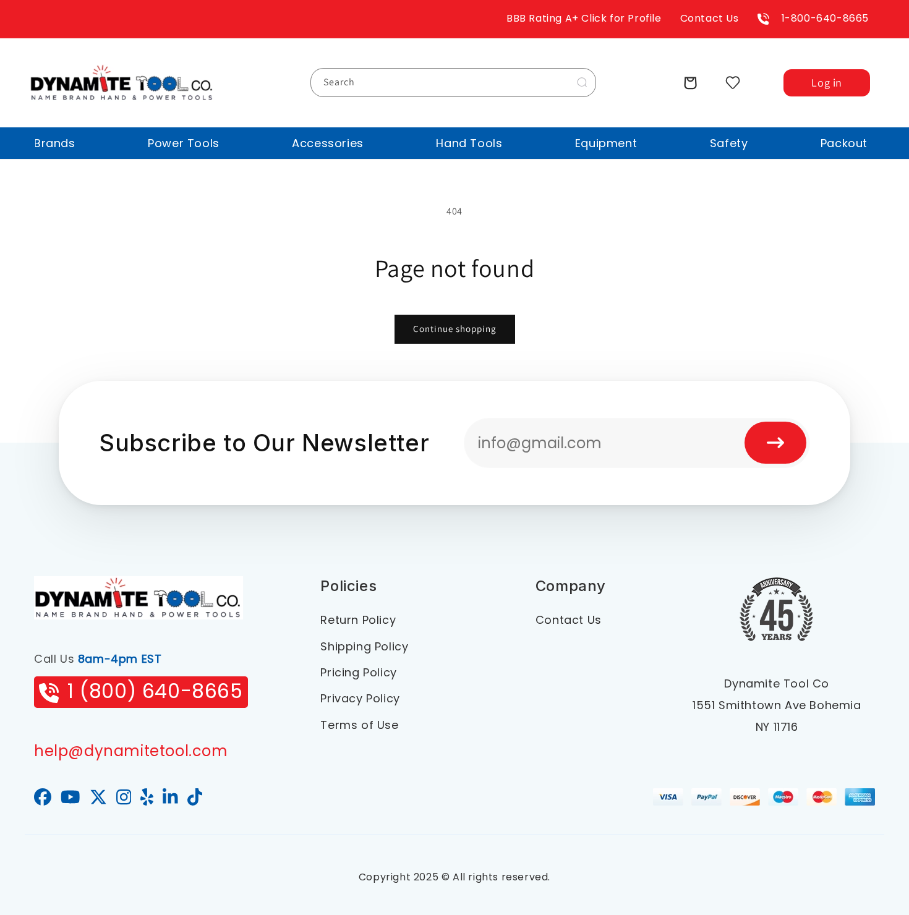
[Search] (581, 82)
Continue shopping (455, 328)
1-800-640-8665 (825, 18)
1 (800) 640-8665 (155, 691)
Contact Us (709, 18)
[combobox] (453, 82)
